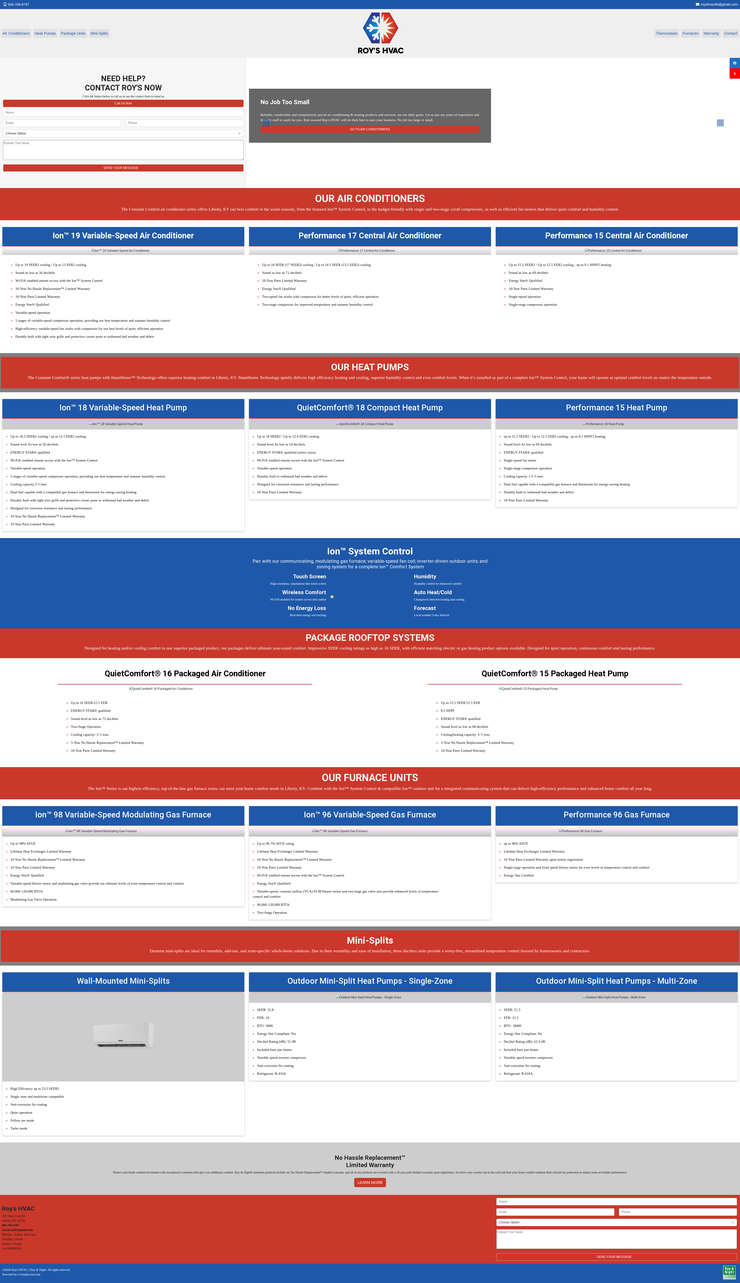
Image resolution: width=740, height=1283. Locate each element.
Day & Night (38, 1269)
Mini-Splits (99, 33)
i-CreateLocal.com (29, 1274)
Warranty (711, 33)
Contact (730, 33)
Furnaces (691, 33)
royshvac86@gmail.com (719, 4)
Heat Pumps (45, 33)
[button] (266, 123)
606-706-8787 (18, 4)
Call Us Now (123, 103)
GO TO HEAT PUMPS (370, 129)
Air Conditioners (16, 33)
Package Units (73, 33)
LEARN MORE (370, 1182)
